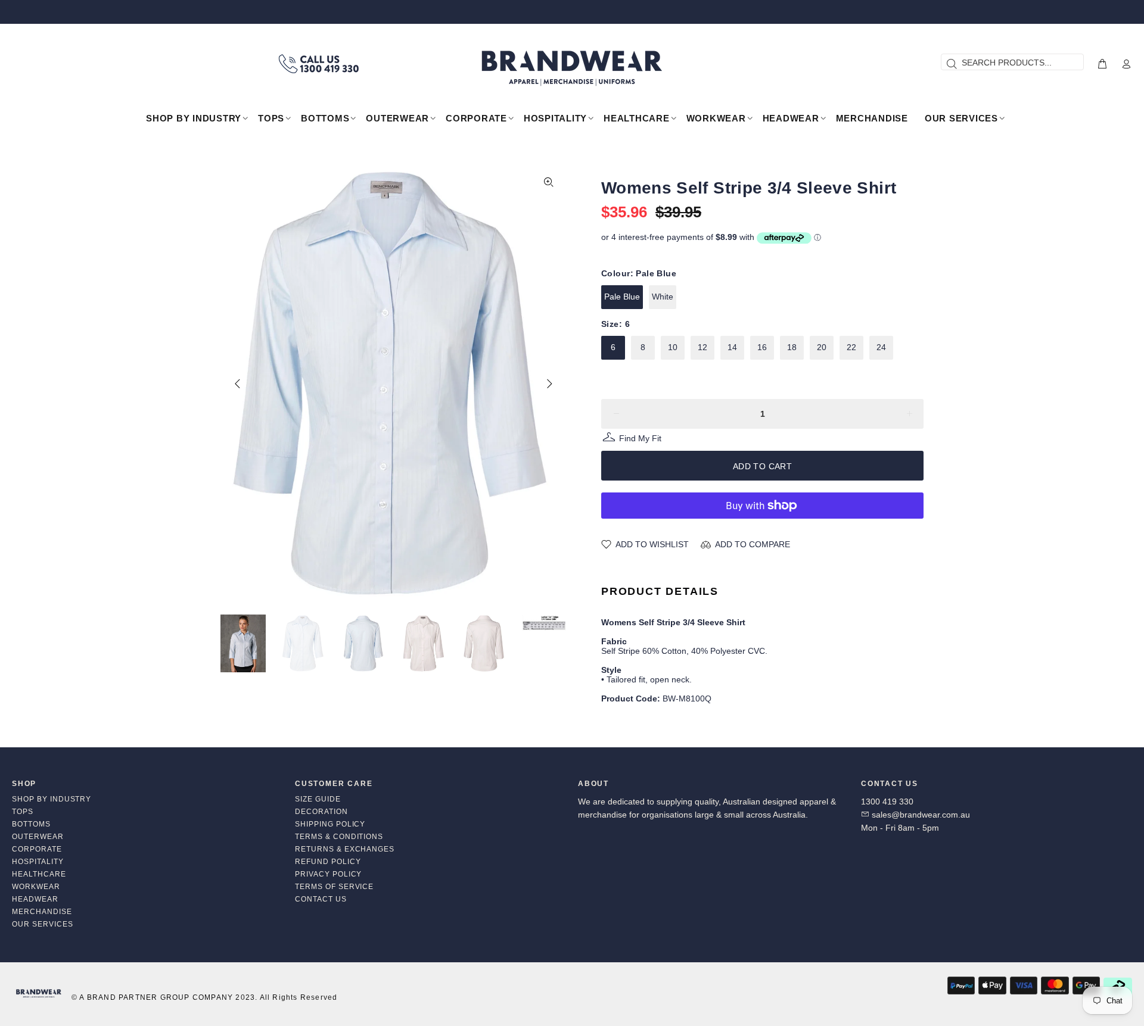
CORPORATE (37, 849)
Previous (237, 383)
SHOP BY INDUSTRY (51, 799)
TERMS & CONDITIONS (339, 836)
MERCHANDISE (42, 912)
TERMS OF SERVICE (334, 886)
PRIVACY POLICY (328, 874)
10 (672, 347)
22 (851, 347)
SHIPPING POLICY (330, 824)
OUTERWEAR (38, 836)
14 (732, 347)
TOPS (22, 811)
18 (792, 347)
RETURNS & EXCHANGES (344, 849)
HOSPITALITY (38, 861)
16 (762, 347)
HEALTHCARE (39, 874)
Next (548, 383)
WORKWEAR (36, 886)
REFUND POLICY (327, 861)
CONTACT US (321, 899)
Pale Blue (622, 296)
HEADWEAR (35, 899)
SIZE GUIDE (318, 799)
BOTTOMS (31, 824)
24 (881, 347)
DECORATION (321, 811)
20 (821, 347)
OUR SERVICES (42, 924)
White (662, 296)
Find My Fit (640, 439)
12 (702, 347)
